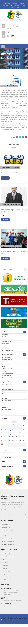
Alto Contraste (14, 5)
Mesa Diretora (5, 337)
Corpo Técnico (5, 343)
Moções (4, 403)
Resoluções (5, 396)
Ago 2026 (14, 422)
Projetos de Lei (5, 407)
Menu (14, 3)
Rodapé (5, 5)
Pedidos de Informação (7, 400)
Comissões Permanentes (7, 341)
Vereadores (5, 334)
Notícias (4, 455)
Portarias (4, 398)
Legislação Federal (6, 412)
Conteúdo (6, 3)
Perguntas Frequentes (7, 350)
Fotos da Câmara (6, 348)
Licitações (4, 371)
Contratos (4, 362)
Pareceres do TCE (6, 364)
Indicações (4, 394)
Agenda (4, 346)
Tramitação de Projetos (7, 373)
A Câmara (5, 331)
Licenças (4, 366)
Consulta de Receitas (7, 453)
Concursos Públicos (7, 360)
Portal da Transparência (8, 378)
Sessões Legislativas (7, 385)
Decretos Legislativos (7, 389)
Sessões (4, 414)
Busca (21, 3)
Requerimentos (5, 405)
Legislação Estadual (7, 409)
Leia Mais (5, 178)
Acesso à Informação (7, 375)
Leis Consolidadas (7, 466)
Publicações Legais (7, 354)
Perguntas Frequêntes (8, 544)
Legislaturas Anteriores (7, 339)
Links (3, 461)
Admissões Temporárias (7, 369)
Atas (3, 391)
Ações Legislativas (7, 382)
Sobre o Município (6, 457)
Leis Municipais (6, 387)
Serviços (4, 450)
